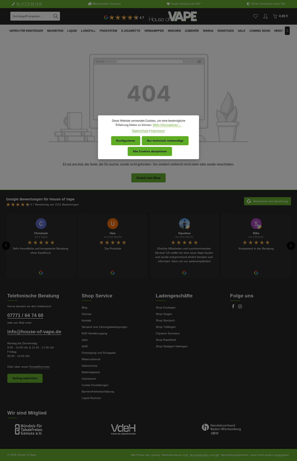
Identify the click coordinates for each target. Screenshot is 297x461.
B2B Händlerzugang (94, 333)
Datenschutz (90, 365)
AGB (84, 346)
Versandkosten (199, 455)
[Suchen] (56, 16)
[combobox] (31, 16)
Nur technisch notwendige (165, 140)
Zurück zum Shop (148, 177)
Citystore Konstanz (168, 333)
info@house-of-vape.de (34, 331)
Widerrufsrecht (91, 359)
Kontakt (86, 320)
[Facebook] (233, 307)
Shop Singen (164, 314)
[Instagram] (240, 307)
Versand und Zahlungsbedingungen (104, 326)
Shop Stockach (165, 320)
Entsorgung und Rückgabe (99, 352)
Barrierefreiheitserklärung (98, 391)
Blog (84, 307)
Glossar (87, 314)
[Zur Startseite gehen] (173, 16)
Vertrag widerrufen (25, 378)
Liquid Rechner (91, 398)
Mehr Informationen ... (167, 124)
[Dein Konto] (265, 16)
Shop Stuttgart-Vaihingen (172, 346)
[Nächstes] (287, 30)
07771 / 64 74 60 (25, 315)
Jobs (85, 339)
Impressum (89, 378)
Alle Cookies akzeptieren (150, 151)
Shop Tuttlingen (166, 326)
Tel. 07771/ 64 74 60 (29, 3)
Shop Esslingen (166, 307)
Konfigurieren (125, 140)
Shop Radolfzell (166, 339)
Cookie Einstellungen (95, 385)
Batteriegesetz (91, 372)
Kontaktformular (39, 366)
